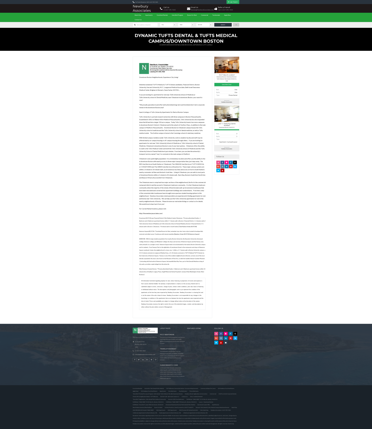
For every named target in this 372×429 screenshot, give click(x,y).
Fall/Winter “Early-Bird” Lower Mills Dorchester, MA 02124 (148, 404)
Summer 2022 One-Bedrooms (176, 399)
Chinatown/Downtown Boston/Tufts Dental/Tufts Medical (180, 404)
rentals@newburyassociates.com (145, 354)
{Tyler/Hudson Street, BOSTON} (188, 226)
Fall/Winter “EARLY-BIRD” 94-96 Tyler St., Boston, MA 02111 (148, 402)
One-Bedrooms (172, 391)
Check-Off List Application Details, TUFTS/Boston (145, 396)
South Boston (215, 404)
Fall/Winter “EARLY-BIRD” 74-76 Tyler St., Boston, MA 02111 (201, 399)
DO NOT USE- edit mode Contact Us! (169, 396)
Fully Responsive (167, 334)
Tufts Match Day (204, 410)
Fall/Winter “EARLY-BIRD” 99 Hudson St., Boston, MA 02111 (181, 402)
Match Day (138, 15)
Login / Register (234, 2)
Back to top (231, 423)
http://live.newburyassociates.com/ (151, 213)
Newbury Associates (142, 8)
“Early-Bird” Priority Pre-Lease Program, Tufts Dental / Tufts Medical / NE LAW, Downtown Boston (158, 394)
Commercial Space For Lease (208, 388)
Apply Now (227, 15)
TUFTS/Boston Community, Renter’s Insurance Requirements (182, 388)
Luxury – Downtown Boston (206, 402)
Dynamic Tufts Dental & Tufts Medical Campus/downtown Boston (212, 407)
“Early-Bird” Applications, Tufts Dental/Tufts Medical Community (149, 399)
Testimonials (216, 15)
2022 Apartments (160, 410)
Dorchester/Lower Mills (203, 404)
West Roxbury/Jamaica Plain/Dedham (142, 407)
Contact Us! (185, 396)
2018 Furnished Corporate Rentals (227, 394)
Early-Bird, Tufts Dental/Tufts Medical (154, 388)
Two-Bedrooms (183, 391)
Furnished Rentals (162, 15)
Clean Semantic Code (169, 365)
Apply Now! (136, 391)
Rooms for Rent (192, 15)
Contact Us (138, 19)
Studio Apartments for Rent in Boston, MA (170, 413)
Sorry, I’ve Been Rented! (196, 396)
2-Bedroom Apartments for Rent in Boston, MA (195, 413)
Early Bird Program (177, 15)
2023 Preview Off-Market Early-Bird (188, 410)
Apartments (149, 15)
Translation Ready (168, 349)
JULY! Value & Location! (227, 75)
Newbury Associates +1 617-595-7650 (221, 410)
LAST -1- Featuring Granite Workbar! (227, 124)
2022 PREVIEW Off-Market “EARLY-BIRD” (143, 410)
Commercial (204, 15)
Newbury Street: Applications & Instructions (196, 394)
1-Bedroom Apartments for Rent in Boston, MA (145, 413)
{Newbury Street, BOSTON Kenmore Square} (186, 234)
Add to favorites (232, 71)
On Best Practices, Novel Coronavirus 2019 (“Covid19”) (179, 407)
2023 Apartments (172, 410)
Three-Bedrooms (194, 391)
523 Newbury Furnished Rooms (226, 388)
